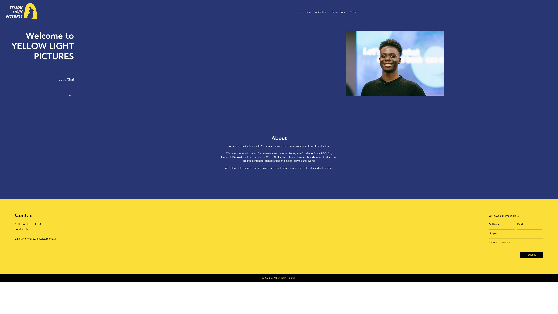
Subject (493, 233)
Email (520, 224)
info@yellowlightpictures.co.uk (39, 238)
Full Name (494, 224)
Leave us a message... (500, 242)
